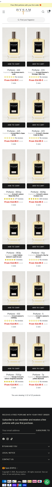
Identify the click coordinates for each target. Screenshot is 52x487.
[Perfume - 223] (38, 105)
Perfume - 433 (13, 314)
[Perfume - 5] (38, 288)
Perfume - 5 (38, 314)
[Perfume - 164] (13, 44)
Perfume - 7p (38, 375)
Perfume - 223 (38, 131)
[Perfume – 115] (13, 105)
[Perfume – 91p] (38, 227)
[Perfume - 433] (13, 288)
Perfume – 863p (14, 253)
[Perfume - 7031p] (13, 349)
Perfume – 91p (38, 253)
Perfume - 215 (38, 70)
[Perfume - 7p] (38, 349)
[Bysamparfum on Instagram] (7, 439)
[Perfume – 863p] (13, 227)
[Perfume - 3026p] (38, 166)
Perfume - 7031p (13, 375)
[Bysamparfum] (23, 11)
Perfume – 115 (13, 131)
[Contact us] (47, 482)
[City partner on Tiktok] (11, 439)
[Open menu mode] (3, 11)
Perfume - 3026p (38, 192)
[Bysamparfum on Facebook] (3, 439)
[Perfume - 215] (38, 44)
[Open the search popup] (43, 11)
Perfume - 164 (13, 70)
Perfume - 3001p (13, 192)
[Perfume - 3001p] (13, 166)
